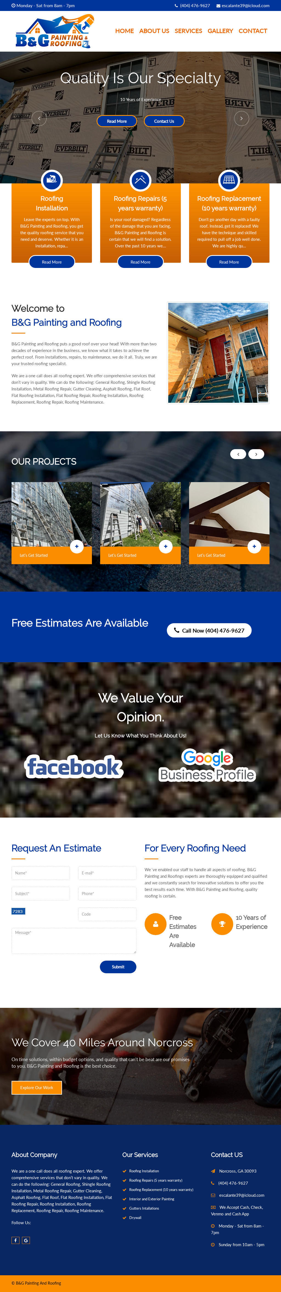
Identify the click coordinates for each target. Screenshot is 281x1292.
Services (188, 30)
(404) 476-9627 (194, 5)
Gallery (220, 30)
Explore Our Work (36, 1087)
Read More (208, 121)
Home (124, 30)
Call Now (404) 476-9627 (212, 630)
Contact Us (256, 121)
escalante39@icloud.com (245, 5)
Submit (118, 966)
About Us (154, 30)
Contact (253, 30)
